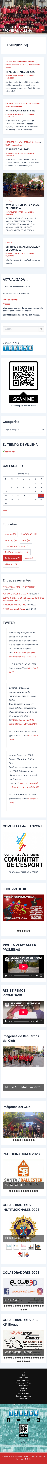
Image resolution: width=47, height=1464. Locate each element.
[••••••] (23, 912)
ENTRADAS (32, 62)
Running (11, 540)
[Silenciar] (37, 976)
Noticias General (10, 300)
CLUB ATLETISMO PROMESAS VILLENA (17, 28)
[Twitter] (29, 1420)
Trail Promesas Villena (14, 106)
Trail (26, 540)
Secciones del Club (23, 1383)
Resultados (36, 103)
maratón (10, 534)
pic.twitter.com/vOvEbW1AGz (23, 724)
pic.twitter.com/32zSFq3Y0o (22, 656)
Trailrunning (12, 558)
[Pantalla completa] (41, 976)
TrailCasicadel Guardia (16, 546)
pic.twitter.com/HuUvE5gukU (25, 787)
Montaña (15, 65)
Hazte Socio (23, 1378)
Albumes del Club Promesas (16, 62)
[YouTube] (19, 1420)
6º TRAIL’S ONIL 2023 (18, 149)
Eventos (9, 201)
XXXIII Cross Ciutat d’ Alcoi (14, 609)
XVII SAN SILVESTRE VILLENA (15, 594)
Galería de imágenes (23, 1396)
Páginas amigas (23, 1393)
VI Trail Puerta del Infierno (20, 110)
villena (11, 564)
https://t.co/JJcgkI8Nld (24, 652)
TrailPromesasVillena (17, 552)
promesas (29, 534)
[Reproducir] (6, 976)
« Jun (5, 510)
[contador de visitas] (18, 348)
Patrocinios (23, 1385)
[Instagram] (39, 1420)
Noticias (23, 1388)
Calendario (24, 1391)
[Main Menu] (41, 28)
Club (23, 1375)
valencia (29, 558)
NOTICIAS (23, 65)
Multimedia (23, 1399)
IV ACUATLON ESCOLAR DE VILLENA (19, 587)
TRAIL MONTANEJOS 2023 (20, 72)
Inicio (23, 1372)
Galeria (8, 65)
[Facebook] (9, 1420)
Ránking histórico (23, 1380)
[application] (23, 966)
